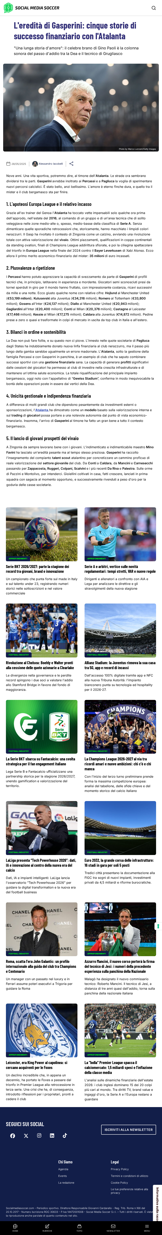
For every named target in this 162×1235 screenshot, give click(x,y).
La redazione (66, 1182)
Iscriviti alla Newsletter (129, 1130)
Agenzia (63, 1169)
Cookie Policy (119, 1182)
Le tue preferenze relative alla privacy (129, 1191)
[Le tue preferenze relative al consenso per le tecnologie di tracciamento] (158, 926)
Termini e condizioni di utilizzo (129, 1175)
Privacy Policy (120, 1169)
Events (62, 1175)
